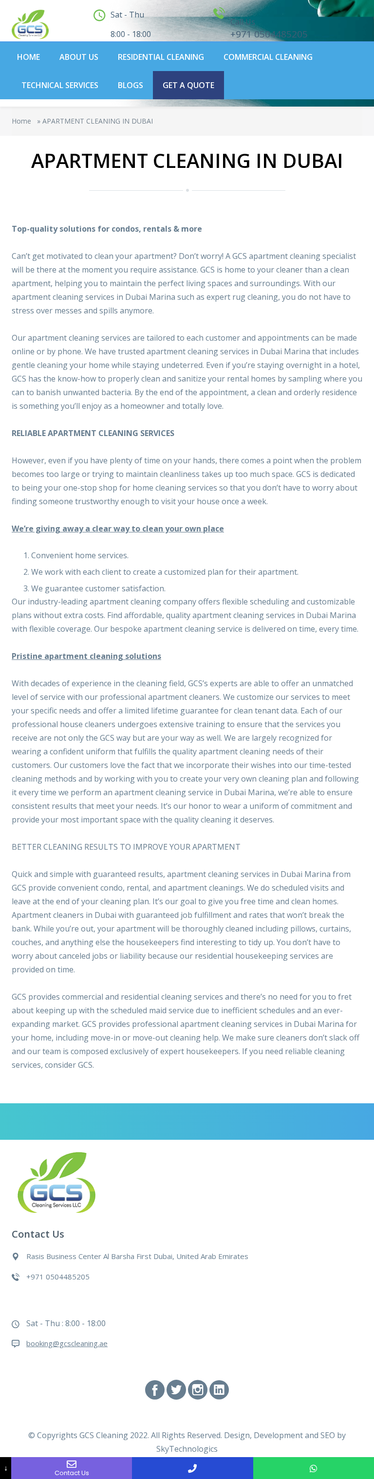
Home (28, 57)
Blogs (130, 85)
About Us (78, 57)
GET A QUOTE (188, 85)
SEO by (333, 1435)
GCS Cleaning (103, 1435)
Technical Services (59, 85)
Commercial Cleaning (268, 57)
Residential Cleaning (161, 57)
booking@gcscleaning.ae (67, 1343)
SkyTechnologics (187, 1448)
